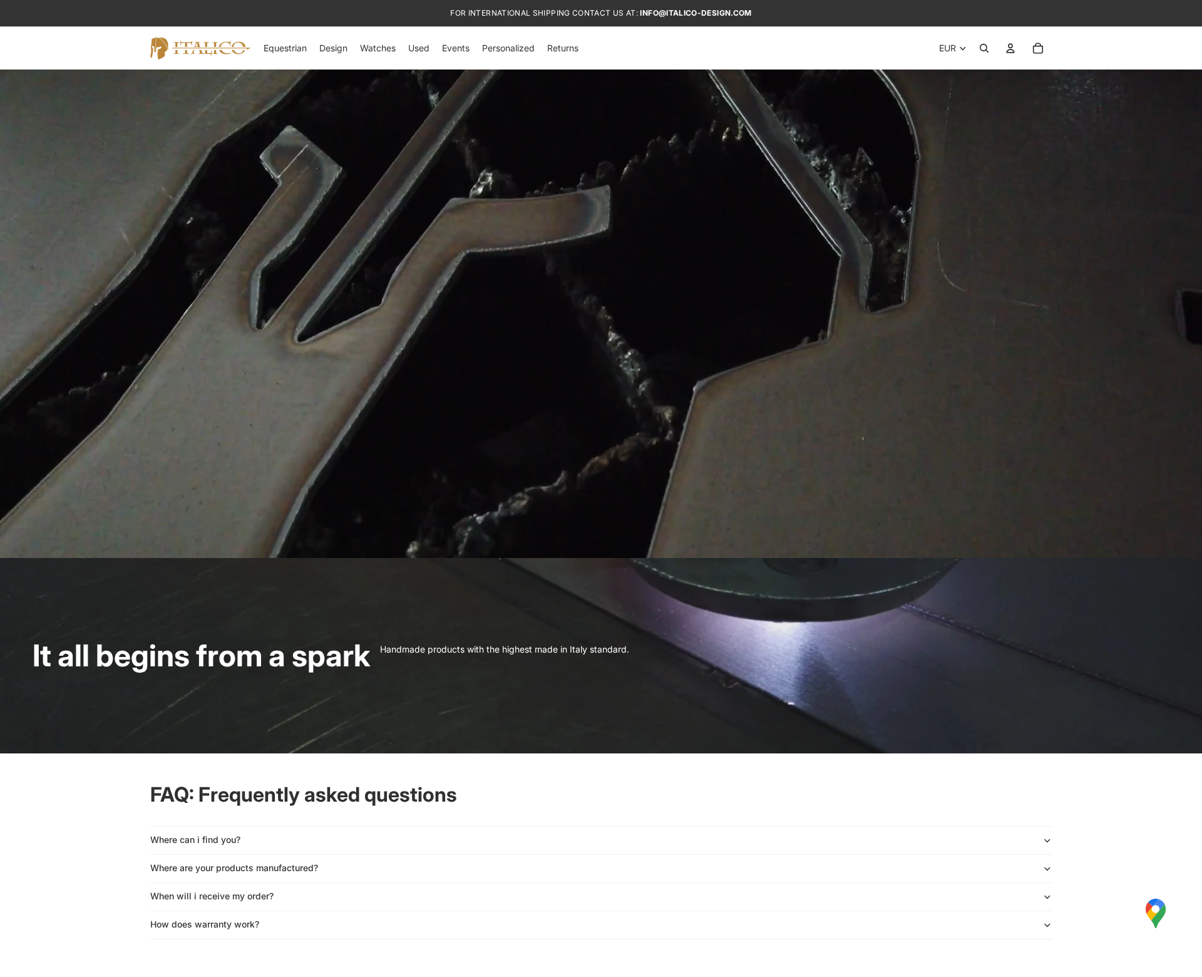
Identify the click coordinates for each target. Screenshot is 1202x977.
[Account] (1010, 48)
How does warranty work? (204, 924)
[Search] (984, 48)
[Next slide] (1183, 411)
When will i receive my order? (212, 896)
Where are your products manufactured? (234, 867)
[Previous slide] (19, 411)
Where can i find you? (195, 839)
